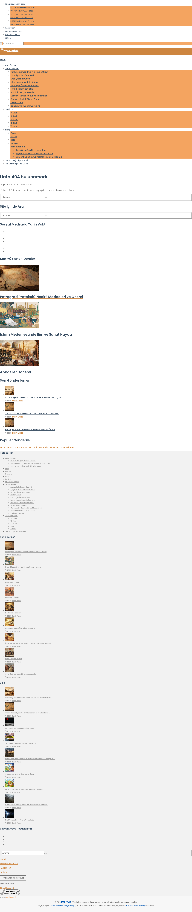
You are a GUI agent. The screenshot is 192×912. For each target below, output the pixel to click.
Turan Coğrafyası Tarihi (17, 160)
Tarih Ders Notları (40, 447)
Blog (7, 129)
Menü (2, 59)
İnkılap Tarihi (16, 102)
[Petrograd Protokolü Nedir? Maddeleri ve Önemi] (9, 426)
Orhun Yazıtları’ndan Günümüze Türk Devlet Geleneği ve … (30, 758)
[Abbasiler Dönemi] (9, 579)
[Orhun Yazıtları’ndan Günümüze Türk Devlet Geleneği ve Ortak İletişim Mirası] (9, 756)
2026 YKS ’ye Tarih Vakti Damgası (19, 728)
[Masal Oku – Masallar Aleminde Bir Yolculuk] (9, 786)
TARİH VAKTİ (11, 897)
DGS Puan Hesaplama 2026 (22, 21)
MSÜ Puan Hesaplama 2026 (22, 24)
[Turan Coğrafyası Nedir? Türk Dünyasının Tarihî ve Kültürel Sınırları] (9, 410)
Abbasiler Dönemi (12, 582)
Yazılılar (9, 109)
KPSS (2, 447)
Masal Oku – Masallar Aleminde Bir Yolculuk (24, 789)
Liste (12, 140)
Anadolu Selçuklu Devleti (22, 92)
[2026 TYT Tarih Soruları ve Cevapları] (9, 741)
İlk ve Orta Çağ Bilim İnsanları (31, 150)
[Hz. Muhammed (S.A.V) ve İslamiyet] (9, 625)
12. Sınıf (14, 126)
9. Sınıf (13, 116)
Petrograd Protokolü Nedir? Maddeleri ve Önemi (30, 429)
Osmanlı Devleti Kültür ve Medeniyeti (29, 95)
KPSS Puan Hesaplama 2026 (22, 7)
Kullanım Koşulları (13, 31)
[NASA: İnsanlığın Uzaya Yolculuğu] (9, 817)
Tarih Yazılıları (11, 515)
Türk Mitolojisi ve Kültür (16, 163)
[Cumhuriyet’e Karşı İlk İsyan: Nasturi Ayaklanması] (9, 802)
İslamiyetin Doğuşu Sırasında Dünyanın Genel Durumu (28, 643)
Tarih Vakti (17, 400)
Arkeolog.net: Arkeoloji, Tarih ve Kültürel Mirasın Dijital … (34, 397)
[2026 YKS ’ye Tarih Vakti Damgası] (9, 725)
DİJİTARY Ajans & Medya (136, 906)
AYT (11, 447)
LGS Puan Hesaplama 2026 (21, 17)
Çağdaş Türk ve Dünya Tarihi (25, 106)
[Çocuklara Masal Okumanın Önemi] (9, 771)
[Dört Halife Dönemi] (9, 610)
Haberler (9, 474)
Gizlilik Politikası (12, 34)
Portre (13, 136)
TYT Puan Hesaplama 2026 (21, 11)
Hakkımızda (10, 28)
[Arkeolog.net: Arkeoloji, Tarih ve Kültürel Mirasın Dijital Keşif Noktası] (9, 394)
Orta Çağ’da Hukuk (13, 658)
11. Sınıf (13, 123)
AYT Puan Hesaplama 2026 (21, 14)
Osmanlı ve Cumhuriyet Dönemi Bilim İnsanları (39, 157)
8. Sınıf (13, 112)
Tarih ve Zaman (17, 513)
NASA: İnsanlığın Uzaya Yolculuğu (19, 820)
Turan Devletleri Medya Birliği (62, 906)
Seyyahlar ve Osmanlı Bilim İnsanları (34, 153)
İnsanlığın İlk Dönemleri (22, 75)
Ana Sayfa (10, 65)
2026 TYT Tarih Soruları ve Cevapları (20, 743)
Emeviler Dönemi (12, 597)
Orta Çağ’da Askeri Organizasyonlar (21, 674)
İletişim (8, 38)
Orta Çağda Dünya (20, 78)
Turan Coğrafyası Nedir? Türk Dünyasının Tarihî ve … (32, 413)
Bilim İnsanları (17, 146)
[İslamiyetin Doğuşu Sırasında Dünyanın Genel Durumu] (9, 641)
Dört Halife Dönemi (13, 613)
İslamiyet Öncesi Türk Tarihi (24, 85)
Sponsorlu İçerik (12, 482)
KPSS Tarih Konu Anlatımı (62, 447)
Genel (13, 133)
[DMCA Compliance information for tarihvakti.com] (10, 894)
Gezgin (14, 143)
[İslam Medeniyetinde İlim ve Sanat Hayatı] (9, 564)
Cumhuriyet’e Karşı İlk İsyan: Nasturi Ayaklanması (26, 804)
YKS (16, 447)
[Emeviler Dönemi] (9, 595)
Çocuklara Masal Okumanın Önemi (20, 774)
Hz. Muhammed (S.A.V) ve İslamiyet (20, 628)
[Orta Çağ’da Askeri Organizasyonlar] (9, 671)
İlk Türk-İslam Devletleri (22, 89)
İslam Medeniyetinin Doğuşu (24, 82)
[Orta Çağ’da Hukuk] (9, 656)
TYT (7, 447)
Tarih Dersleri (12, 68)
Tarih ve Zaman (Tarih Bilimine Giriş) (29, 72)
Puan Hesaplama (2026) (15, 4)
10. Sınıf (14, 119)
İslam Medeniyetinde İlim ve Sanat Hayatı (23, 567)
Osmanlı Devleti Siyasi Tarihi (24, 99)
